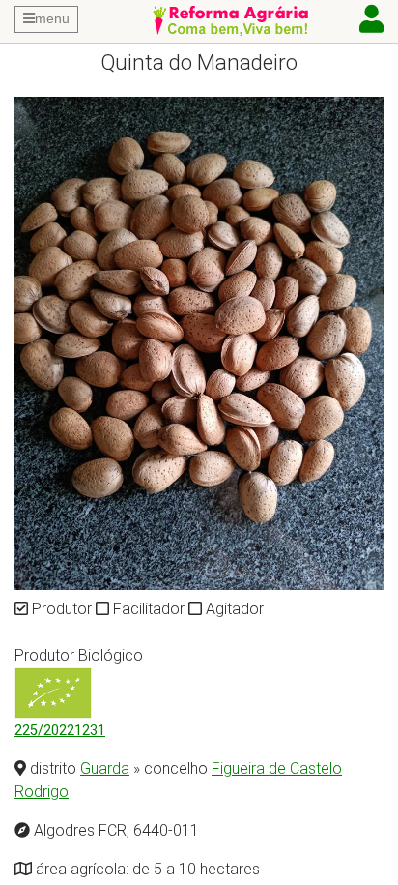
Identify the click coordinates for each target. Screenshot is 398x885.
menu (52, 18)
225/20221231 (59, 731)
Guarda (104, 768)
